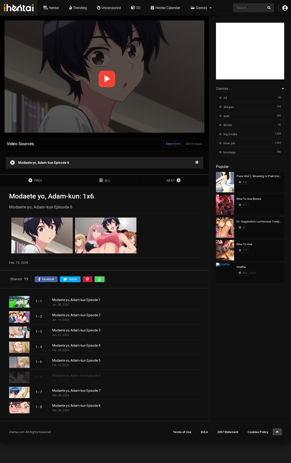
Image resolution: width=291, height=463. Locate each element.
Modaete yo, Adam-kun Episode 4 (76, 345)
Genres (201, 8)
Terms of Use (182, 432)
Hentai (54, 8)
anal (226, 116)
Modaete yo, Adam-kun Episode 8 (76, 405)
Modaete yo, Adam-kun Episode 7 (76, 390)
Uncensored (111, 8)
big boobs (230, 134)
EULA (204, 432)
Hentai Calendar (167, 8)
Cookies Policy (258, 432)
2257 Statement (227, 432)
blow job (229, 143)
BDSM (227, 125)
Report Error (173, 143)
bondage (229, 152)
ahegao (228, 107)
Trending (80, 8)
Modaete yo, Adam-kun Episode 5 (76, 360)
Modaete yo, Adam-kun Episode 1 (76, 300)
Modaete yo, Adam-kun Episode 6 (76, 375)
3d (225, 98)
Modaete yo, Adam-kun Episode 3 (76, 330)
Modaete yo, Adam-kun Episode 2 (76, 315)
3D (138, 8)
